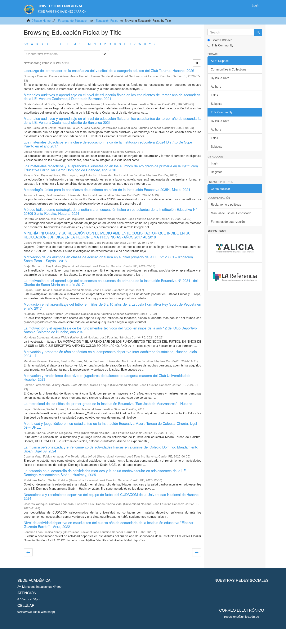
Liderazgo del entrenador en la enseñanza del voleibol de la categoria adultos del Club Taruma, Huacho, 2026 (109, 70)
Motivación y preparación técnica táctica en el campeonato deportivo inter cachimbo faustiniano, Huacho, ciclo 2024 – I (110, 353)
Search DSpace (222, 40)
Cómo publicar (220, 189)
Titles (214, 95)
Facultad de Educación (73, 20)
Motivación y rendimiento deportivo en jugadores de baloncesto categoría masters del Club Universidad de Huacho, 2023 (107, 377)
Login (214, 163)
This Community (222, 45)
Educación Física (107, 20)
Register (216, 172)
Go (105, 54)
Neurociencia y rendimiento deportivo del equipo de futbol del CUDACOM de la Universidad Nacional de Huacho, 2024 (112, 496)
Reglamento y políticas (226, 204)
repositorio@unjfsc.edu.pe (241, 616)
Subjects (216, 103)
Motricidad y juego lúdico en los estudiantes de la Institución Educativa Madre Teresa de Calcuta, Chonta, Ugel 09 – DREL (110, 425)
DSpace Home (41, 20)
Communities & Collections (228, 69)
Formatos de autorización (228, 221)
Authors (216, 86)
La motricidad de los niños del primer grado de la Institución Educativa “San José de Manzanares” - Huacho (108, 403)
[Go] (258, 32)
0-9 (26, 44)
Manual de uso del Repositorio (231, 213)
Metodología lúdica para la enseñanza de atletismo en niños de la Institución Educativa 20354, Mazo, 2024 (107, 189)
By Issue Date (220, 78)
